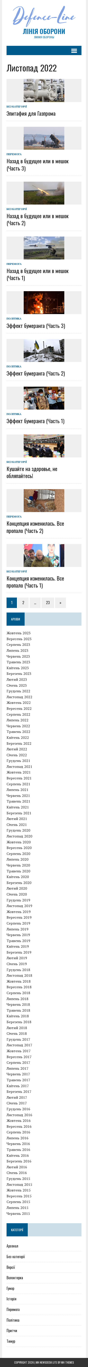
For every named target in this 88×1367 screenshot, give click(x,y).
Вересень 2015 (19, 1196)
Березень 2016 (19, 1161)
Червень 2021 (18, 795)
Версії (11, 1267)
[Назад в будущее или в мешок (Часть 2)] (44, 201)
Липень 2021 (17, 789)
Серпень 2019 (18, 923)
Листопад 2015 (19, 1184)
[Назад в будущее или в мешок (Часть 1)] (44, 256)
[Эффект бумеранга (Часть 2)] (44, 358)
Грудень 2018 (18, 969)
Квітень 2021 (18, 807)
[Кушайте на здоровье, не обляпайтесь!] (44, 454)
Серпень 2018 (18, 992)
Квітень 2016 (18, 1155)
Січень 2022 (17, 754)
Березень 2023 (19, 673)
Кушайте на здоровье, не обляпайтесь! (32, 472)
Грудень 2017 (18, 1039)
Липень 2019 (17, 929)
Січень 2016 (17, 1172)
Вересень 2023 (19, 638)
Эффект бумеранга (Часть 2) (36, 373)
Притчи (12, 1330)
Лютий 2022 (17, 749)
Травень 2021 (18, 801)
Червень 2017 (18, 1074)
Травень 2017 (18, 1079)
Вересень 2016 (19, 1126)
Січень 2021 (17, 824)
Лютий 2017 (17, 1097)
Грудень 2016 (18, 1108)
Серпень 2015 (18, 1201)
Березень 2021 (19, 812)
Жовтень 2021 (19, 772)
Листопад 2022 (19, 696)
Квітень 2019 (18, 946)
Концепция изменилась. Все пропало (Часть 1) (35, 581)
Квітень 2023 (18, 667)
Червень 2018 (18, 1004)
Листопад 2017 (19, 1044)
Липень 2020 (17, 859)
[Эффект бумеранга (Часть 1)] (44, 406)
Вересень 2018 (19, 986)
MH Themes (67, 1362)
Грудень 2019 (18, 900)
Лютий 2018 (17, 1027)
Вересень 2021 (19, 778)
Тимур (11, 1341)
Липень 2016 (17, 1137)
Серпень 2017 (18, 1062)
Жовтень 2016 (19, 1120)
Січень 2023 (17, 685)
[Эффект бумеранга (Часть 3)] (44, 311)
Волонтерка (15, 1277)
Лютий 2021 (17, 818)
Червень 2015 (18, 1213)
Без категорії (17, 106)
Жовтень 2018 (19, 981)
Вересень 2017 (19, 1056)
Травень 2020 (18, 871)
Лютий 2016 (17, 1166)
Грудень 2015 (18, 1178)
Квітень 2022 (18, 737)
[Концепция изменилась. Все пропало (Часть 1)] (44, 563)
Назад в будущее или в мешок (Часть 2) (38, 219)
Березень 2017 (19, 1091)
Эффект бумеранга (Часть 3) (36, 325)
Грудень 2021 (18, 760)
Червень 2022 (18, 725)
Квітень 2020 (18, 876)
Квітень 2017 (18, 1085)
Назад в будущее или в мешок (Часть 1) (38, 274)
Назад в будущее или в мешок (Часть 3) (38, 164)
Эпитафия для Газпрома (31, 113)
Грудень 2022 (18, 690)
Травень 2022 (18, 731)
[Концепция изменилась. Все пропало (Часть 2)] (44, 509)
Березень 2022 (19, 743)
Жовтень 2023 (19, 632)
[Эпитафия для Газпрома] (44, 98)
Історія (11, 1298)
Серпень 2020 (18, 853)
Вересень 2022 (19, 708)
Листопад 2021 (19, 766)
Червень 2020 (18, 865)
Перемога (14, 154)
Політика (14, 318)
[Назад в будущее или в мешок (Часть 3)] (44, 146)
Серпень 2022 (18, 714)
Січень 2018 (17, 1033)
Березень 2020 (19, 882)
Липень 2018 (17, 998)
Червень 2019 (18, 934)
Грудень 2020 (18, 830)
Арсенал (12, 1246)
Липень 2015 (17, 1207)
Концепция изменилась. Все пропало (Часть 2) (35, 526)
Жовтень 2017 (19, 1050)
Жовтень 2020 (19, 842)
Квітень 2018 (18, 1015)
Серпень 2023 (18, 644)
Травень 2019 (18, 940)
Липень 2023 (17, 650)
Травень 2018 (18, 1010)
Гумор (10, 1288)
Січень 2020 (17, 894)
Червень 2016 (18, 1143)
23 (48, 602)
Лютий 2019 (17, 957)
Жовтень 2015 (19, 1190)
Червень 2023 (18, 656)
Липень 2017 (17, 1068)
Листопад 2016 (19, 1114)
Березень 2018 (19, 1021)
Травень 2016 (18, 1149)
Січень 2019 (17, 963)
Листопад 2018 (19, 975)
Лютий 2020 (17, 888)
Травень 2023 (18, 661)
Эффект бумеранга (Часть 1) (35, 421)
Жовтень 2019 (19, 911)
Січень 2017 (17, 1103)
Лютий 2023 (17, 679)
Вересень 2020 (19, 847)
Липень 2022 (17, 720)
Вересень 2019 (19, 917)
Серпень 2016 (18, 1132)
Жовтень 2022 (19, 702)
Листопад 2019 (19, 905)
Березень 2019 (19, 952)
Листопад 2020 (19, 836)
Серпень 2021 (18, 783)
